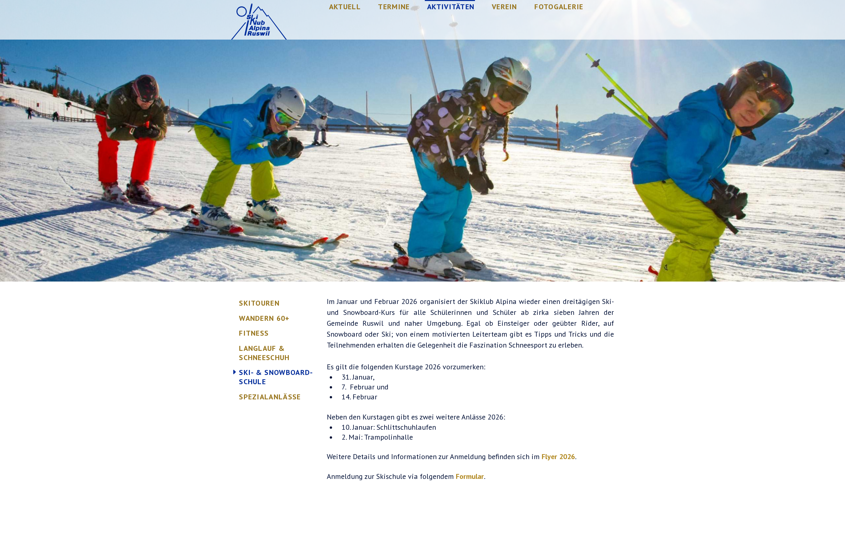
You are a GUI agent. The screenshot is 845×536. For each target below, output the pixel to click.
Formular (470, 476)
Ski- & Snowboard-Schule (276, 377)
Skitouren (259, 303)
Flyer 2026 (558, 456)
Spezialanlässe (270, 396)
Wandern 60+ (264, 318)
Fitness (254, 333)
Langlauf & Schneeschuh (264, 353)
